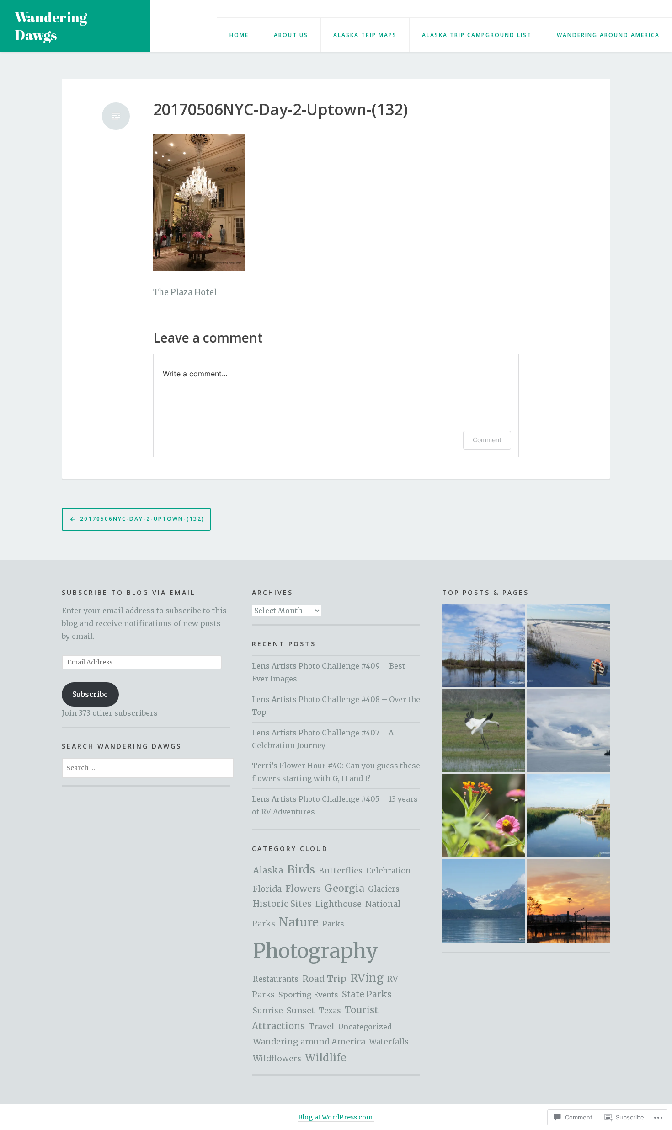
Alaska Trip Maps (365, 35)
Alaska (268, 870)
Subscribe (90, 694)
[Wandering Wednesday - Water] (568, 815)
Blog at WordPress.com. (336, 1117)
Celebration (388, 871)
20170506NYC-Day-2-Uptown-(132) (280, 109)
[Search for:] (148, 767)
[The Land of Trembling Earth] (483, 645)
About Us (291, 35)
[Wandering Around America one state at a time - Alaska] (483, 901)
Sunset (301, 1011)
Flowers (303, 888)
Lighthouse (338, 904)
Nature (299, 922)
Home (239, 35)
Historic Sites (282, 904)
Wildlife (325, 1057)
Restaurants (276, 979)
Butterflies (341, 870)
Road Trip (324, 978)
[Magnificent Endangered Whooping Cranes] (483, 730)
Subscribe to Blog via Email (128, 592)
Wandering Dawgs (51, 26)
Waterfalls (389, 1042)
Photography (315, 951)
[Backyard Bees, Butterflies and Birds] (483, 815)
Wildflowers (277, 1059)
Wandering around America (608, 35)
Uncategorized (365, 1026)
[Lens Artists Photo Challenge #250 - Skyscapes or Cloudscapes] (568, 730)
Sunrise (268, 1011)
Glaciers (384, 889)
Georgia (344, 888)
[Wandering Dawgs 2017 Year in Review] (568, 901)
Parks (333, 923)
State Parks (367, 994)
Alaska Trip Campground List (477, 35)
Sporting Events (308, 994)
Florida (267, 889)
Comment (487, 440)
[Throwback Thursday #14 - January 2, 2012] (568, 645)
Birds (301, 869)
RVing (367, 978)
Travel (321, 1026)
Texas (330, 1010)
